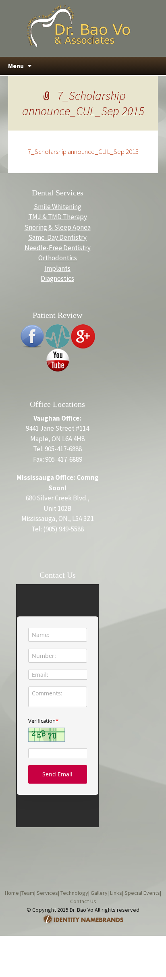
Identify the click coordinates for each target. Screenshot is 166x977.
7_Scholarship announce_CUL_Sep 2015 (83, 151)
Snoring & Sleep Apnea (58, 227)
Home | (13, 892)
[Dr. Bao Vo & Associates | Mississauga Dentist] (78, 25)
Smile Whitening (57, 206)
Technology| (74, 892)
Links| (116, 892)
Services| (47, 892)
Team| (28, 892)
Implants (57, 268)
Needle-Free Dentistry (58, 247)
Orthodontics (57, 257)
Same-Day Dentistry (57, 237)
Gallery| (99, 892)
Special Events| (142, 892)
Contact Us (83, 901)
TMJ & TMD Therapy (57, 216)
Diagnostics (57, 278)
